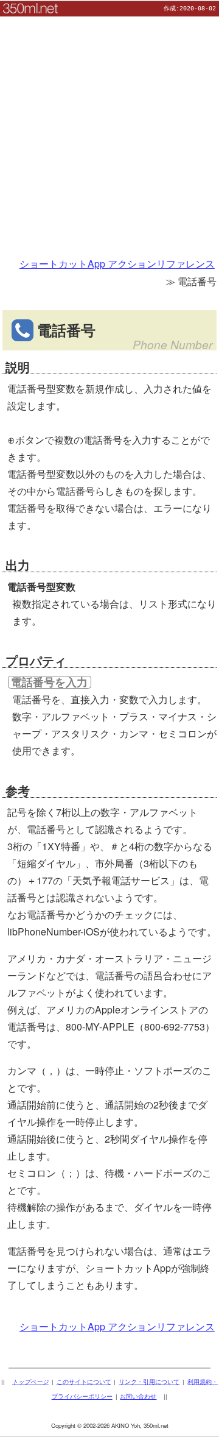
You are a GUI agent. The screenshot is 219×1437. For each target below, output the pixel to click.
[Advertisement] (109, 126)
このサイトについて (84, 1381)
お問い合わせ (138, 1396)
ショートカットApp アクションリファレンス (117, 264)
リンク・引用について (149, 1381)
